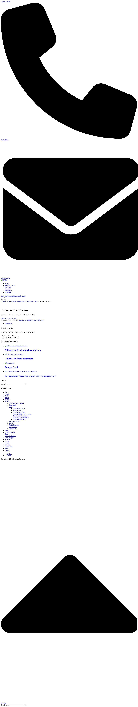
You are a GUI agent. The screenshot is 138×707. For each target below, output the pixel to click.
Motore (11, 423)
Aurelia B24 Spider (19, 419)
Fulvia (7, 443)
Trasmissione (13, 428)
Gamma (7, 445)
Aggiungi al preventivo (8, 318)
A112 (6, 392)
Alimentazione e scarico (16, 403)
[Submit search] (25, 384)
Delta (6, 434)
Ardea (7, 398)
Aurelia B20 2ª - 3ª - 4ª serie (22, 414)
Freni (42, 320)
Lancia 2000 (9, 447)
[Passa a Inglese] (8, 292)
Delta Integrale (9, 438)
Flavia (7, 441)
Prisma (7, 448)
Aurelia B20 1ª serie (19, 412)
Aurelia (21, 320)
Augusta (7, 399)
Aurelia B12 (17, 410)
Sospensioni (13, 427)
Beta (6, 430)
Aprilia (7, 396)
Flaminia (7, 439)
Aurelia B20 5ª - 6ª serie (20, 416)
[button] (13, 296)
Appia (7, 394)
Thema (7, 450)
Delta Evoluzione (10, 436)
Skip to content (5, 2)
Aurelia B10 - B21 (19, 408)
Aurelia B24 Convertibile (32, 320)
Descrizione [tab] (8, 323)
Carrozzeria (12, 405)
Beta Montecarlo (10, 432)
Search (3, 384)
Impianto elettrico (14, 421)
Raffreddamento (14, 425)
